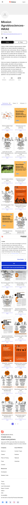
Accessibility (4, 495)
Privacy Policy (15, 253)
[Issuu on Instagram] (14, 502)
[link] (23, 2)
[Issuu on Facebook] (2, 502)
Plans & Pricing (4, 458)
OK (14, 263)
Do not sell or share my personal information (14, 267)
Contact (3, 464)
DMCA (2, 490)
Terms (2, 481)
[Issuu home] (12, 2)
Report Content (5, 488)
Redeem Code (4, 475)
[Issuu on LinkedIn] (6, 502)
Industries (17, 461)
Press (2, 461)
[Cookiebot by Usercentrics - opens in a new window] (20, 237)
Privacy (3, 483)
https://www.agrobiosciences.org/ (12, 34)
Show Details (20, 259)
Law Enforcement (5, 486)
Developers (4, 472)
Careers (3, 454)
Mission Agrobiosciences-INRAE (8, 130)
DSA (2, 493)
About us (3, 451)
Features (17, 454)
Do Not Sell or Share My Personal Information (12, 497)
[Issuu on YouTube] (18, 502)
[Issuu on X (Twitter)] (10, 502)
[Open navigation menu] (2, 2)
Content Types (18, 451)
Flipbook (17, 458)
